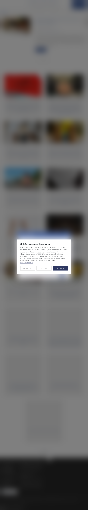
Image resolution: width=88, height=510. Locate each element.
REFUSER (44, 268)
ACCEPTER (60, 268)
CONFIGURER (28, 268)
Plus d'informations (26, 263)
